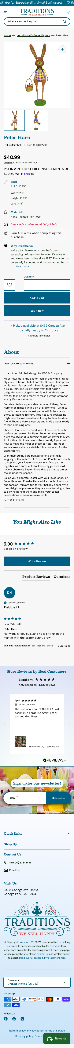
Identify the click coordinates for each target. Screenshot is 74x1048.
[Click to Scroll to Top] (67, 1026)
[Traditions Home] (37, 12)
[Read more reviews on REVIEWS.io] (54, 760)
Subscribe (58, 798)
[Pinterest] (14, 1019)
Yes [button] (33, 645)
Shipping (8, 162)
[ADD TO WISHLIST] (9, 285)
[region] (37, 724)
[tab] (36, 577)
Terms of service (55, 1030)
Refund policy (17, 1030)
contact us (43, 954)
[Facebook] (6, 1019)
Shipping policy (24, 1036)
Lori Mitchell (14, 145)
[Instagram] (22, 1019)
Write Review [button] (37, 561)
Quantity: (29, 276)
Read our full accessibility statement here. (42, 957)
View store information (39, 335)
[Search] (65, 21)
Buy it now (37, 310)
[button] (5, 12)
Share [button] (50, 645)
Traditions (24, 942)
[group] (37, 544)
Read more (22, 266)
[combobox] (37, 21)
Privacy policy (35, 1030)
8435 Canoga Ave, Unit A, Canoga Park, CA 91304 (21, 892)
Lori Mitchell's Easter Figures (33, 35)
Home (7, 35)
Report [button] (41, 645)
